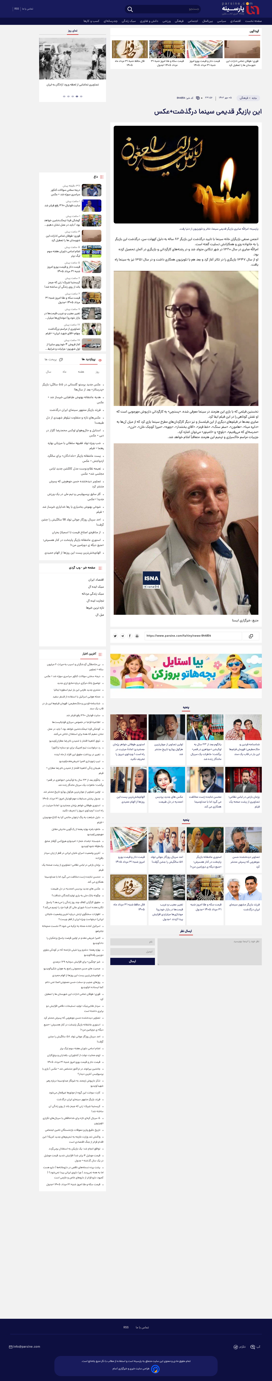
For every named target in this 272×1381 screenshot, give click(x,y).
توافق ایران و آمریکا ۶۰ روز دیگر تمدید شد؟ (72, 85)
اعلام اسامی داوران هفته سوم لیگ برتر (63, 253)
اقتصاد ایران (96, 580)
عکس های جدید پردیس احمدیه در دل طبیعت (169, 799)
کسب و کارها (92, 21)
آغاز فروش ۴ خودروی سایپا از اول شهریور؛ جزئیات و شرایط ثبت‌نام (63, 346)
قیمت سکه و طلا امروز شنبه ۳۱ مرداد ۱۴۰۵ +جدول (167, 63)
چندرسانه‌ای (111, 21)
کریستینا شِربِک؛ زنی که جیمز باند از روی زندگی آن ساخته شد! (62, 284)
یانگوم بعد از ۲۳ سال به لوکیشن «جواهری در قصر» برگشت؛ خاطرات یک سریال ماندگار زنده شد (206, 752)
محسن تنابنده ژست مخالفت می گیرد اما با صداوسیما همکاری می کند (205, 802)
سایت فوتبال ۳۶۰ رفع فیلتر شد (62, 206)
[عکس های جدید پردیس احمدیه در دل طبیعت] (167, 780)
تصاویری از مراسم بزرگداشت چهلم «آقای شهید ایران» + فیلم (63, 331)
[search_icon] (130, 9)
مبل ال (100, 615)
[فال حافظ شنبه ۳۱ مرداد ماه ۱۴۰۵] (130, 49)
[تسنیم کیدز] (186, 672)
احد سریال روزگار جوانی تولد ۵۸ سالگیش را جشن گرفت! (167, 859)
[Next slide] (101, 59)
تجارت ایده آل (95, 601)
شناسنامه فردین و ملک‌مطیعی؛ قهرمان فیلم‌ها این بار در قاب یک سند (244, 749)
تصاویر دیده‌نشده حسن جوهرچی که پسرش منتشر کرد (245, 862)
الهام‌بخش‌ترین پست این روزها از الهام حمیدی (131, 799)
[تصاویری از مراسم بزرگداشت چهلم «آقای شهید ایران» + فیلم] (91, 329)
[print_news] (137, 636)
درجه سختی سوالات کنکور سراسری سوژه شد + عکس (65, 192)
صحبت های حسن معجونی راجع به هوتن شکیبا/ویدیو (72, 969)
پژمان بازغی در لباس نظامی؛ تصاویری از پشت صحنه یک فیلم (244, 802)
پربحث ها (51, 359)
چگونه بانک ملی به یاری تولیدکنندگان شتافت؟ (76, 896)
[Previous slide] (44, 59)
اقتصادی (236, 21)
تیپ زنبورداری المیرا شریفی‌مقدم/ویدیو (79, 761)
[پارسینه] (238, 9)
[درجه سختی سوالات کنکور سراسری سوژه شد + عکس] (91, 190)
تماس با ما (27, 9)
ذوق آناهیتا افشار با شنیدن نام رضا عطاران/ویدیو (74, 741)
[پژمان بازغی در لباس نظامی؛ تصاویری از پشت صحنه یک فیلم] (243, 780)
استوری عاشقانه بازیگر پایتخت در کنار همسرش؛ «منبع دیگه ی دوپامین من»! (205, 862)
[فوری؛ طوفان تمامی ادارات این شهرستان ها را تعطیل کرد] (242, 49)
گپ (258, 1347)
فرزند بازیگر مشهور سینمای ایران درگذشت (244, 907)
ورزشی (167, 21)
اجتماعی (193, 21)
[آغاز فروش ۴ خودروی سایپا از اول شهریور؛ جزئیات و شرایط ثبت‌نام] (91, 344)
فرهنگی (179, 21)
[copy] (250, 636)
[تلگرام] (122, 636)
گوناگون (254, 31)
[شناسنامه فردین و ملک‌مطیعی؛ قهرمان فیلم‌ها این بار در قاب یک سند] (243, 727)
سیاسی (222, 21)
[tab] (81, 96)
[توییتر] (115, 636)
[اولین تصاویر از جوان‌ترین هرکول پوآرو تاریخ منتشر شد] (167, 727)
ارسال (132, 961)
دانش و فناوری (149, 21)
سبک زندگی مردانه (93, 594)
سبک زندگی (129, 21)
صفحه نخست (253, 21)
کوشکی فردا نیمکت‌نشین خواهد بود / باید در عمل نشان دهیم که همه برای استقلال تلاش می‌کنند (62, 222)
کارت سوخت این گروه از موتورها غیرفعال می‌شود (74, 1093)
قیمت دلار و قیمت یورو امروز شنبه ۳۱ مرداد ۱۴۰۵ (205, 63)
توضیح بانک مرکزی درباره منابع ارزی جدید (78, 683)
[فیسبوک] (129, 636)
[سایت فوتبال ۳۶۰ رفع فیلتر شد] (91, 205)
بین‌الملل (208, 21)
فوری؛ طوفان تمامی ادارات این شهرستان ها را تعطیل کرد (242, 63)
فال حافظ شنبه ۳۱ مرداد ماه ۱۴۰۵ (129, 63)
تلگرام (242, 1347)
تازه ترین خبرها (95, 608)
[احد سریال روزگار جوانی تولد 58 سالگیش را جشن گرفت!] (167, 840)
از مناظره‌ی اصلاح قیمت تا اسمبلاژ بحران (76, 532)
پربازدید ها (88, 359)
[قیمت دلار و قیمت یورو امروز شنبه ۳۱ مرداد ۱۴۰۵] (204, 49)
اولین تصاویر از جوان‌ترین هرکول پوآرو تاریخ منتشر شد (168, 749)
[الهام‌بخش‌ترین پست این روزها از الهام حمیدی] (128, 780)
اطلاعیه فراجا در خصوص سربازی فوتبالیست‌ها (76, 722)
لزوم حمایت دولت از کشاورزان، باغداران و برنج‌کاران (73, 1055)
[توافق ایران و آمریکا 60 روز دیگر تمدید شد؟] (72, 58)
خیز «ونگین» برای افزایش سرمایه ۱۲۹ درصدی (76, 962)
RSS (16, 9)
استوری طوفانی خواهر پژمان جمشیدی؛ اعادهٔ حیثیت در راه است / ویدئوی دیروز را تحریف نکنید (129, 752)
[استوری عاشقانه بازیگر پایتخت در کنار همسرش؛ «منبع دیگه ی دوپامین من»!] (205, 840)
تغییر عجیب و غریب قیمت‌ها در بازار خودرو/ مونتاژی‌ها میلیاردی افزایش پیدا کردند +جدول (167, 912)
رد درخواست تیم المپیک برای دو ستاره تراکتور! (76, 748)
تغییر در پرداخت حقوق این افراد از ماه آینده (77, 755)
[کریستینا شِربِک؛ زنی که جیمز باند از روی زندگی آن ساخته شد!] (91, 282)
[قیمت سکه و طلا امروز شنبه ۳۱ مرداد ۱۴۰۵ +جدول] (167, 49)
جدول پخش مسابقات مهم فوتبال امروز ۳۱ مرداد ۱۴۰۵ (71, 799)
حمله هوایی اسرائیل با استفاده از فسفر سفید (76, 697)
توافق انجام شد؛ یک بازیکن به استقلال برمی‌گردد (74, 1149)
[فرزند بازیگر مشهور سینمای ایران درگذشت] (243, 887)
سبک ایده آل (96, 587)
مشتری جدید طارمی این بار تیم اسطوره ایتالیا (77, 690)
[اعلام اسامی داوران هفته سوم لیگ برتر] (91, 251)
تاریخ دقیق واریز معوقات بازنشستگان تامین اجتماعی (72, 1130)
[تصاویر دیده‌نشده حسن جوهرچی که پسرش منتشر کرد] (243, 840)
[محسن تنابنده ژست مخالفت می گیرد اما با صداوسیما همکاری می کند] (205, 780)
